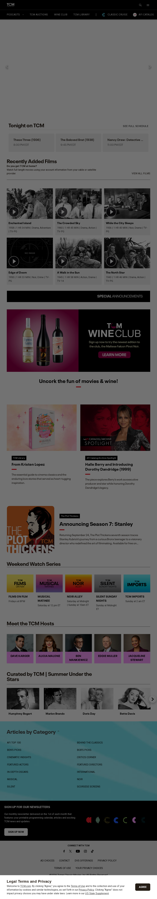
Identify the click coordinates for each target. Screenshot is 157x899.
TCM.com (25, 886)
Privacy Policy (86, 889)
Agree (143, 887)
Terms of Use (78, 886)
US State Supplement (97, 893)
